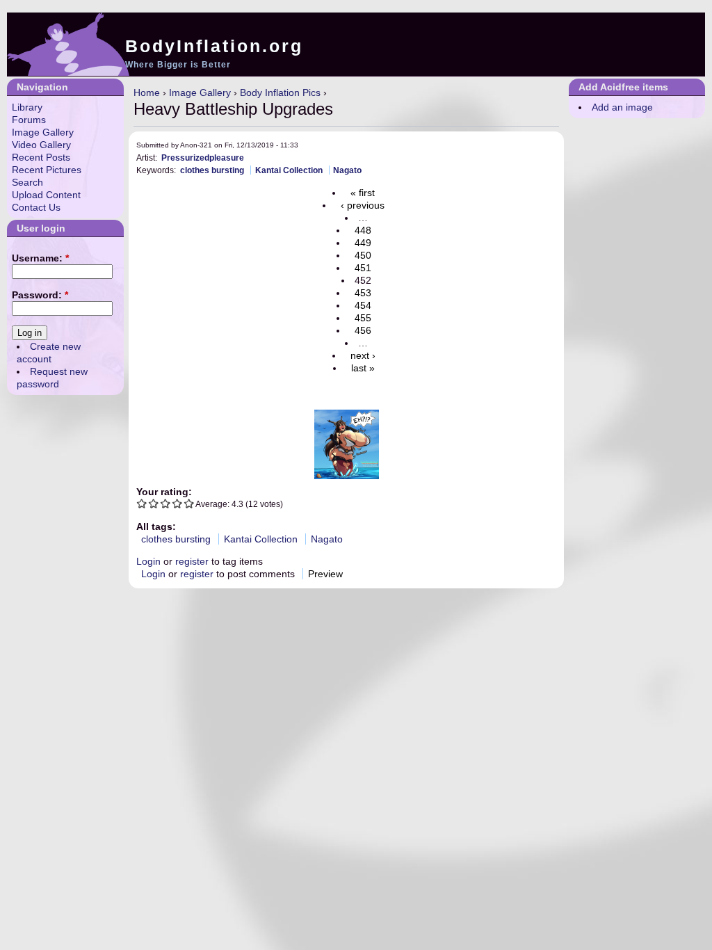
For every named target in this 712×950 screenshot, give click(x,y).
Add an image (622, 107)
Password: (40, 294)
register (192, 561)
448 (363, 230)
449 (363, 242)
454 (363, 305)
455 (363, 317)
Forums (29, 119)
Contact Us (36, 207)
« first (362, 192)
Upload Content (46, 194)
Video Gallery (41, 144)
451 (363, 267)
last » (363, 367)
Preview (325, 573)
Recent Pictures (46, 169)
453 (363, 292)
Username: (40, 258)
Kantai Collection (289, 170)
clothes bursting (212, 170)
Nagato (347, 170)
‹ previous (363, 205)
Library (27, 107)
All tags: (156, 526)
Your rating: (164, 491)
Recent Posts (41, 157)
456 (363, 330)
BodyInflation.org (214, 46)
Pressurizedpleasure (202, 157)
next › (362, 355)
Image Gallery (200, 92)
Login (148, 561)
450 (363, 255)
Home (147, 92)
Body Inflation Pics (280, 92)
